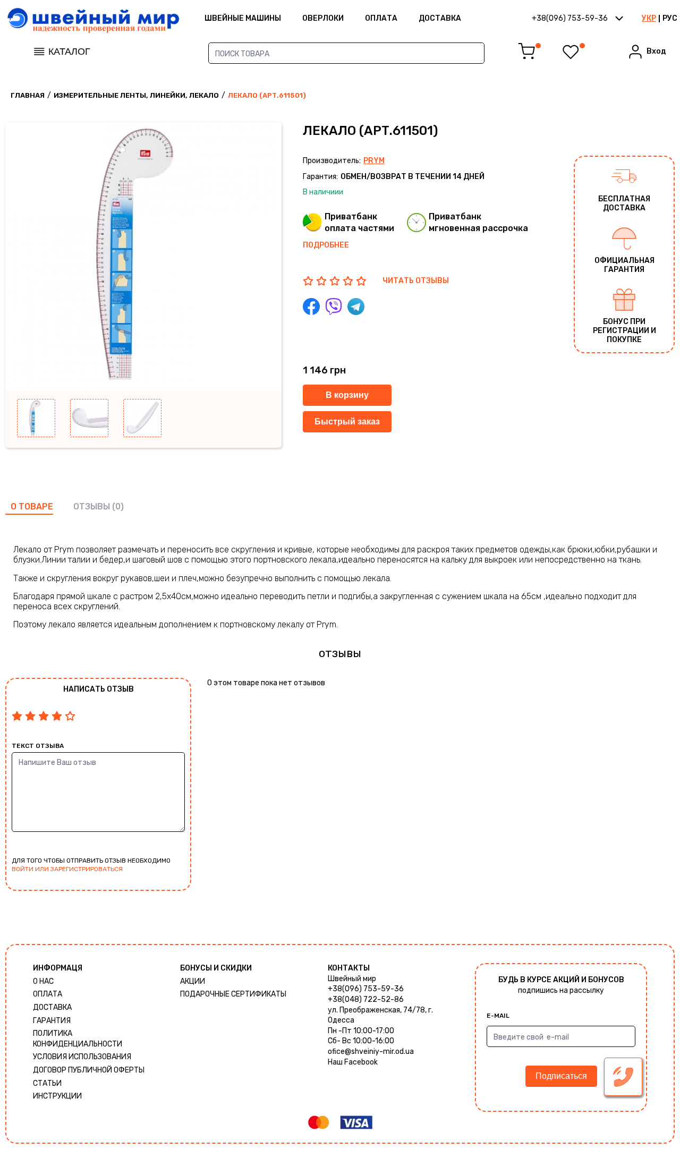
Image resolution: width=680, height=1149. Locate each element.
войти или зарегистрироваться (67, 869)
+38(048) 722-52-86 (366, 999)
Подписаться (561, 1075)
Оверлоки (323, 18)
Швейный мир (352, 978)
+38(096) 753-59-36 (366, 988)
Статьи (47, 1083)
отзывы (91, 506)
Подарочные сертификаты (233, 994)
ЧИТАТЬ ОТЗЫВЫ (415, 280)
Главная (28, 95)
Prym (374, 160)
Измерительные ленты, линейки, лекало (136, 95)
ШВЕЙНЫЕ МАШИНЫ (243, 18)
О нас (43, 981)
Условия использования (82, 1056)
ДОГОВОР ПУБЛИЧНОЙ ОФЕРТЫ (88, 1070)
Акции (192, 981)
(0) (118, 506)
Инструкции (57, 1096)
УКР (649, 18)
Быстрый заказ (347, 421)
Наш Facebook (353, 1062)
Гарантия (52, 1020)
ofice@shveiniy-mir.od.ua (371, 1051)
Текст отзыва (38, 746)
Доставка (440, 18)
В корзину (347, 394)
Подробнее (326, 245)
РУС (669, 18)
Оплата (381, 18)
